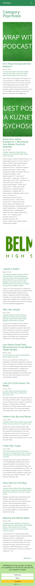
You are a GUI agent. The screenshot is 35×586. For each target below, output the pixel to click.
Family (12, 317)
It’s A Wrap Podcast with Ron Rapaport (17, 64)
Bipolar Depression (18, 71)
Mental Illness (16, 75)
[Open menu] (31, 3)
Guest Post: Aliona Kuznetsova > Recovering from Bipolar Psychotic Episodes (15, 143)
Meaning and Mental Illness (16, 518)
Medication (6, 393)
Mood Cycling (22, 282)
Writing (5, 494)
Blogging (28, 488)
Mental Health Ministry (25, 490)
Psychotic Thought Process (22, 424)
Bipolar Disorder (21, 152)
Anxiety (6, 391)
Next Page (28, 558)
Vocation (28, 492)
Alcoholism (7, 451)
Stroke (12, 395)
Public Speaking (13, 285)
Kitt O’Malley (7, 3)
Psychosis (24, 75)
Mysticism (15, 492)
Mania (25, 73)
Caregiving (25, 451)
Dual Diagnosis (14, 453)
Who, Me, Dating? (11, 309)
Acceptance (8, 71)
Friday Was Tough (12, 445)
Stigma (21, 285)
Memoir (17, 278)
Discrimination (8, 355)
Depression (12, 73)
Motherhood (6, 283)
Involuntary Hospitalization (21, 355)
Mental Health (7, 75)
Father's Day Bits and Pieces (17, 416)
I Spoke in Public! (11, 269)
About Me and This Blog (15, 483)
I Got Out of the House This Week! (16, 384)
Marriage (5, 318)
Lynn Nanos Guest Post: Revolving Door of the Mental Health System (17, 347)
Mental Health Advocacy (10, 280)
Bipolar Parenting (14, 276)
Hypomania (19, 73)
